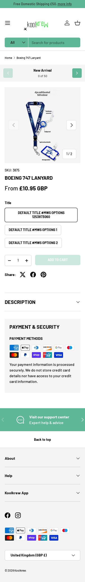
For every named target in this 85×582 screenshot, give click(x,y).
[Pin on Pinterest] (43, 274)
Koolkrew (20, 570)
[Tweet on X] (22, 274)
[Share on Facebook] (33, 274)
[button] (77, 23)
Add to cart (58, 260)
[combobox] (42, 42)
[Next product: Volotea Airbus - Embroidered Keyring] (77, 73)
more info (65, 4)
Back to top (42, 440)
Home (8, 57)
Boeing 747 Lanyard (29, 57)
